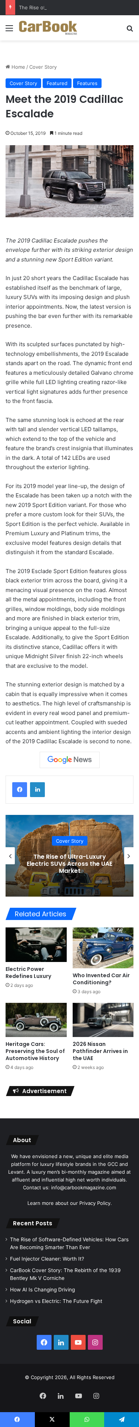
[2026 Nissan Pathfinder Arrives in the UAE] (103, 1020)
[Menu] (9, 30)
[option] (69, 856)
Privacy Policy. (95, 1203)
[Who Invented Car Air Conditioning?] (103, 947)
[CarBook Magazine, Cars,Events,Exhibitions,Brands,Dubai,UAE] (48, 27)
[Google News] (70, 760)
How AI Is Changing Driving (42, 1290)
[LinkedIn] (37, 789)
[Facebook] (19, 789)
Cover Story (43, 67)
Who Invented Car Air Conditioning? (101, 979)
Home (17, 67)
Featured (57, 83)
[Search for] (129, 30)
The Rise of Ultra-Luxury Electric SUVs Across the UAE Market (69, 863)
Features (87, 83)
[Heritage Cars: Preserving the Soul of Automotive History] (36, 1020)
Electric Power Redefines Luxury (28, 972)
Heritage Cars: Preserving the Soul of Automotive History (35, 1051)
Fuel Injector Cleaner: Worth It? (47, 1259)
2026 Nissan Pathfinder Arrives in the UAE (100, 1051)
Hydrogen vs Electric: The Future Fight (56, 1301)
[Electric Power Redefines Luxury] (36, 944)
